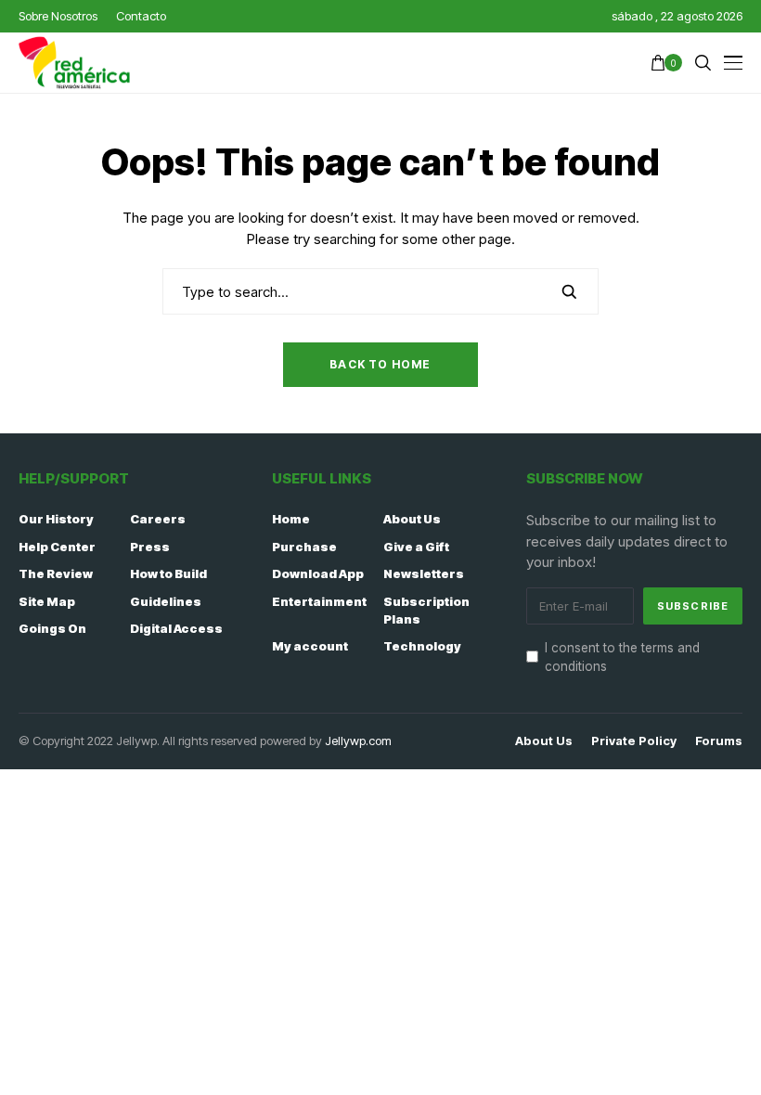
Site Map (47, 601)
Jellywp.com (358, 740)
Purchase (304, 546)
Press (150, 546)
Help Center (57, 546)
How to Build (168, 573)
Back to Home (380, 364)
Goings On (52, 628)
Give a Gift (416, 546)
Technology (422, 645)
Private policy (634, 741)
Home (291, 518)
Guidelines (165, 601)
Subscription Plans (426, 610)
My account (310, 645)
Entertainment (319, 601)
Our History (56, 518)
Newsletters (423, 573)
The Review (56, 573)
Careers (158, 518)
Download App (318, 573)
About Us (412, 518)
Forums (718, 741)
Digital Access (176, 628)
